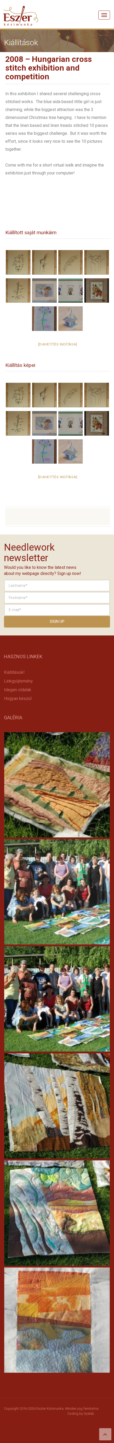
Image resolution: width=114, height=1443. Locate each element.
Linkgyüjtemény (18, 681)
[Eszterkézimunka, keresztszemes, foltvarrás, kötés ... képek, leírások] (21, 9)
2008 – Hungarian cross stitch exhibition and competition (48, 67)
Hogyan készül (18, 698)
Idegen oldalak (17, 689)
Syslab (89, 1414)
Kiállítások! (14, 672)
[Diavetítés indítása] (57, 344)
